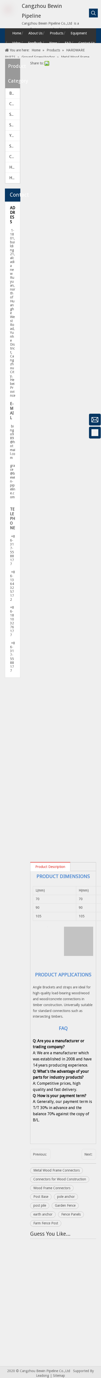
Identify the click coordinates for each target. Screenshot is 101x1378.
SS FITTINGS (14, 146)
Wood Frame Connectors (51, 1188)
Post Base (40, 1197)
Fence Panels (71, 1214)
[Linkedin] (6, 459)
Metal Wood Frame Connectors (56, 1170)
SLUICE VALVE (14, 114)
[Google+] (6, 446)
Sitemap (59, 1376)
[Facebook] (6, 433)
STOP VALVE (14, 125)
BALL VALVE (14, 93)
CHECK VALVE (14, 104)
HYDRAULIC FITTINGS (14, 167)
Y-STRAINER (14, 135)
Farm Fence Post (45, 1223)
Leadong (42, 1376)
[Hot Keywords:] (93, 13)
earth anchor (42, 1214)
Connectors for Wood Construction (59, 1179)
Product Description (50, 867)
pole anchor (66, 1197)
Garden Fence (65, 1205)
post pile (39, 1205)
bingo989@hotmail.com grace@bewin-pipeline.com (12, 461)
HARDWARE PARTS (14, 178)
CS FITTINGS (14, 156)
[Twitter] (6, 472)
